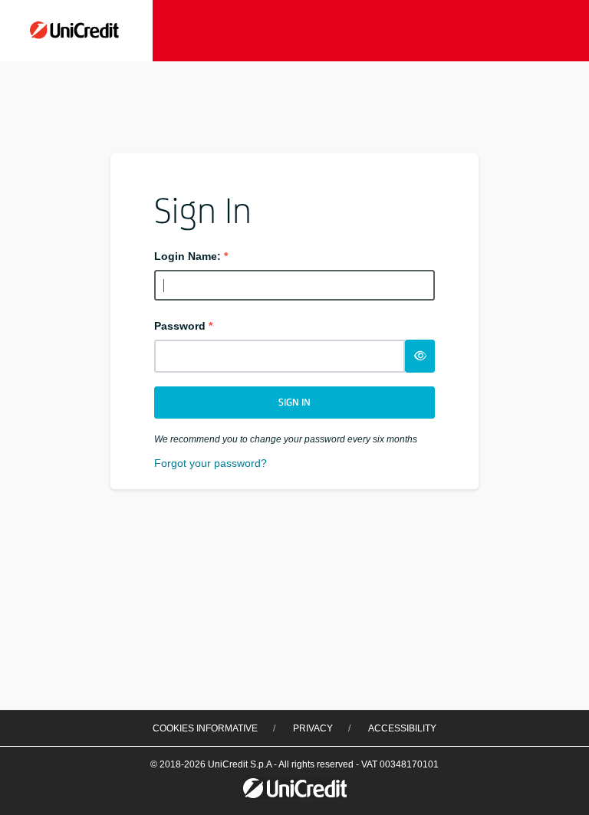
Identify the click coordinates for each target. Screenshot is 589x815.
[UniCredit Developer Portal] (76, 28)
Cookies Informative (205, 728)
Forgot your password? (210, 463)
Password (183, 326)
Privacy (313, 728)
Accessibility (402, 728)
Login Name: (191, 256)
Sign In (294, 402)
